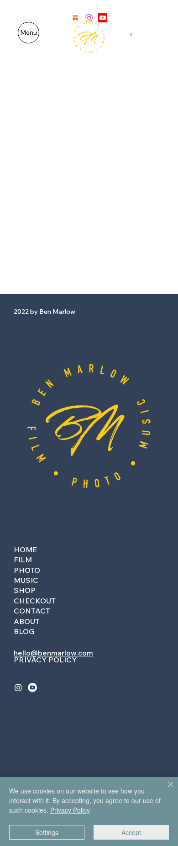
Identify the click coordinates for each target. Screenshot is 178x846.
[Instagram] (89, 17)
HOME (25, 549)
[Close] (165, 790)
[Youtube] (102, 17)
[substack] (75, 17)
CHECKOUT (35, 600)
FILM (23, 559)
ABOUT (27, 621)
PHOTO (27, 570)
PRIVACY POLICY (45, 659)
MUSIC (26, 580)
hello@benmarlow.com (53, 652)
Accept (131, 832)
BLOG (24, 631)
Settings (46, 832)
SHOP (25, 590)
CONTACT (32, 610)
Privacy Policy (70, 809)
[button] (130, 32)
